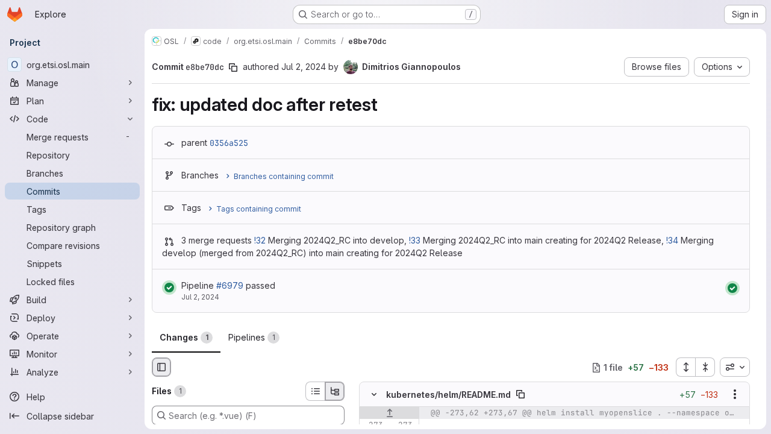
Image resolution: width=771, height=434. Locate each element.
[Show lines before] (389, 413)
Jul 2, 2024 (303, 66)
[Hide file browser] (161, 367)
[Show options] (735, 395)
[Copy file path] (520, 395)
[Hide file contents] (374, 395)
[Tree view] (335, 391)
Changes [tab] (184, 337)
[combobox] (735, 367)
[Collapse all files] (705, 367)
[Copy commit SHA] (233, 67)
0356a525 (229, 142)
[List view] (315, 391)
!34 (672, 240)
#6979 (229, 285)
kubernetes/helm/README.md (448, 394)
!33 (414, 240)
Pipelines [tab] (251, 337)
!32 (260, 240)
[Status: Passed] (169, 287)
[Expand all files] (685, 367)
